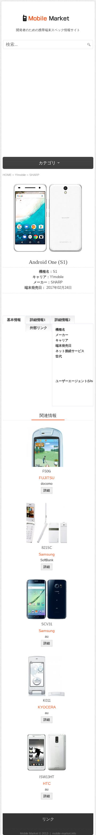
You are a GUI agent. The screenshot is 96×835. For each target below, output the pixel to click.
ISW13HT (46, 777)
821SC (47, 548)
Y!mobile (56, 277)
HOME (7, 174)
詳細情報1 (38, 320)
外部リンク (38, 328)
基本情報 (14, 320)
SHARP (57, 282)
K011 (47, 701)
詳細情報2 (62, 320)
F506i (46, 471)
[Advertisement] (48, 104)
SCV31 (46, 624)
